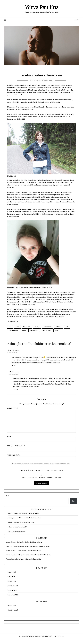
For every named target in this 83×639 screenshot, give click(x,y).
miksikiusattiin (46, 330)
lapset (24, 330)
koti (67, 327)
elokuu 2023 (12, 581)
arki (10, 327)
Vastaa (14, 365)
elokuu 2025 (12, 572)
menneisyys (34, 330)
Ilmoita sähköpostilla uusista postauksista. (41, 478)
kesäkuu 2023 (12, 590)
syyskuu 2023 (12, 576)
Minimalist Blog (46, 636)
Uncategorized (13, 610)
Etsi (8, 496)
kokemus (59, 327)
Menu (77, 20)
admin (50, 80)
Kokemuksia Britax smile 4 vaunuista (29, 550)
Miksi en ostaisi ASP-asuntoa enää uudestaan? (23, 513)
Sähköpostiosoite (16, 446)
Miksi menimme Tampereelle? (17, 527)
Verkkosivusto (14, 455)
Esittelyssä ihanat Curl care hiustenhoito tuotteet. (25, 518)
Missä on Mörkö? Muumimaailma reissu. (21, 522)
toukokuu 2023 (13, 595)
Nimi (9, 436)
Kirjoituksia (26, 327)
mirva (56, 330)
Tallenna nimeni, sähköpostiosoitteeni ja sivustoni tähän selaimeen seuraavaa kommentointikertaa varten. (42, 463)
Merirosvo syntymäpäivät (16, 531)
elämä (17, 327)
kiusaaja (37, 327)
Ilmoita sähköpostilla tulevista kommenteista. (41, 470)
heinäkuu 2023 (13, 586)
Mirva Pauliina (41, 7)
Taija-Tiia (10, 350)
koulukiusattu (13, 330)
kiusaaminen (48, 327)
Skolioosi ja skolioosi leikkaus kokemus (29, 542)
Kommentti (13, 408)
